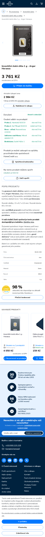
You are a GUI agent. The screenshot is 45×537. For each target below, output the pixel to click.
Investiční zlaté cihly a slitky (12, 16)
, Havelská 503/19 (14, 122)
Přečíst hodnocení (22, 297)
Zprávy (4, 485)
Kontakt (27, 474)
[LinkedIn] (15, 460)
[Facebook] (21, 460)
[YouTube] (9, 460)
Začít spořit (24, 178)
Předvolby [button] (22, 527)
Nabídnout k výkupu (24, 106)
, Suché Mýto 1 (14, 141)
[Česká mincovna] (10, 4)
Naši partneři (6, 478)
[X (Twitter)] (26, 460)
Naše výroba (6, 474)
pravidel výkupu (24, 101)
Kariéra (4, 481)
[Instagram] (4, 460)
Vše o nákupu (29, 471)
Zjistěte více (28, 222)
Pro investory (14, 12)
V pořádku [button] (22, 521)
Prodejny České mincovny (30, 486)
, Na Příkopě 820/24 (15, 126)
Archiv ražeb (6, 492)
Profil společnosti (8, 471)
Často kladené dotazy (32, 478)
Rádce (26, 491)
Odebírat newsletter (34, 433)
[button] (5, 42)
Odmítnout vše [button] (22, 533)
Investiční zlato (28, 12)
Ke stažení (6, 488)
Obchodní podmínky (31, 481)
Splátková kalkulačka (24, 162)
